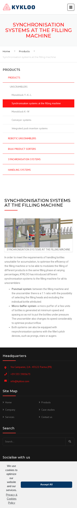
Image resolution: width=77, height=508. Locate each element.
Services (9, 417)
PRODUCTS (14, 77)
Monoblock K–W (20, 111)
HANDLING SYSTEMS (19, 169)
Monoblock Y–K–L (22, 95)
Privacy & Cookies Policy (11, 498)
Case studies (48, 409)
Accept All (46, 484)
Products (24, 51)
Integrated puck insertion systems (30, 128)
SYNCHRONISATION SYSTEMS (24, 159)
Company (10, 409)
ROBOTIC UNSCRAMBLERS (22, 138)
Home (6, 51)
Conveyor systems (21, 120)
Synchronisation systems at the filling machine (36, 103)
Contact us (46, 417)
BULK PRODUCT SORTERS (22, 149)
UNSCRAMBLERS (19, 86)
